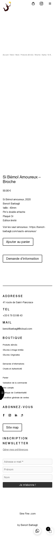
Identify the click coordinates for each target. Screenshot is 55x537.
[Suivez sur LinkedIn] (15, 415)
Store (12, 55)
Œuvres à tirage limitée (13, 350)
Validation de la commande (15, 383)
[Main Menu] (50, 3)
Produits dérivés (27, 55)
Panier (5, 378)
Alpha (44, 55)
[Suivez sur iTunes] (22, 415)
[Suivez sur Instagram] (9, 415)
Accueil (6, 55)
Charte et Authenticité (12, 369)
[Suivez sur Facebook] (3, 415)
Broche (37, 55)
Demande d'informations (13, 364)
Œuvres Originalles (11, 355)
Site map (12, 427)
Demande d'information (22, 258)
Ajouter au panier (18, 242)
